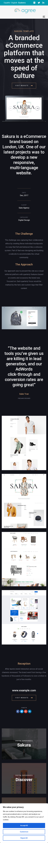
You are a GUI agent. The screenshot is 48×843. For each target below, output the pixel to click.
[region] (24, 823)
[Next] (37, 108)
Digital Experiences (24, 741)
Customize (24, 832)
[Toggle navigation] (44, 17)
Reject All (24, 838)
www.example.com (24, 690)
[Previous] (11, 108)
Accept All (24, 825)
